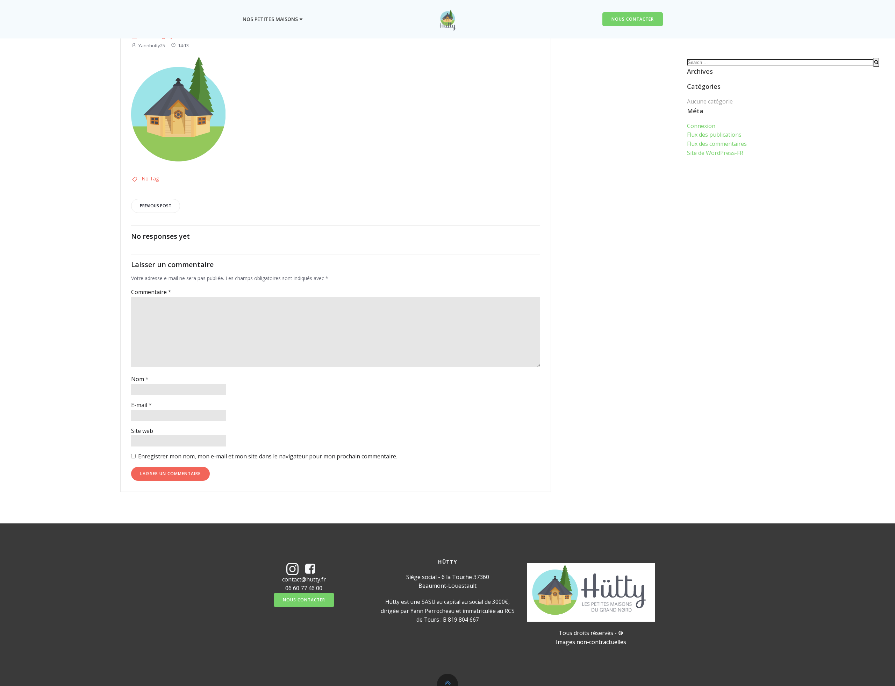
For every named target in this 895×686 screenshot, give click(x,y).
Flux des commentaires (717, 144)
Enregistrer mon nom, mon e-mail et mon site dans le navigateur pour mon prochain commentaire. (267, 456)
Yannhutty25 (151, 45)
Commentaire (151, 292)
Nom (140, 379)
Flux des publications (714, 134)
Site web (142, 431)
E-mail (141, 405)
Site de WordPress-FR (715, 153)
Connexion (701, 126)
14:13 (183, 45)
